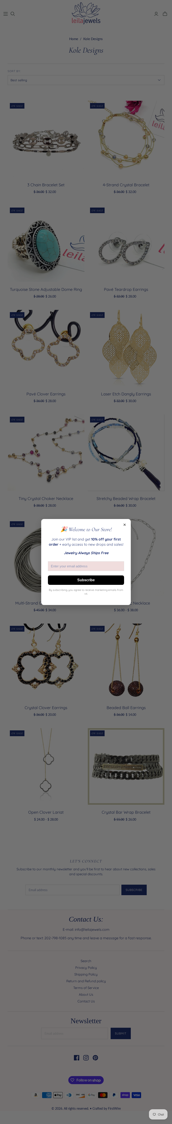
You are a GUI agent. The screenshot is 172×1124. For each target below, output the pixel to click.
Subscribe (86, 580)
